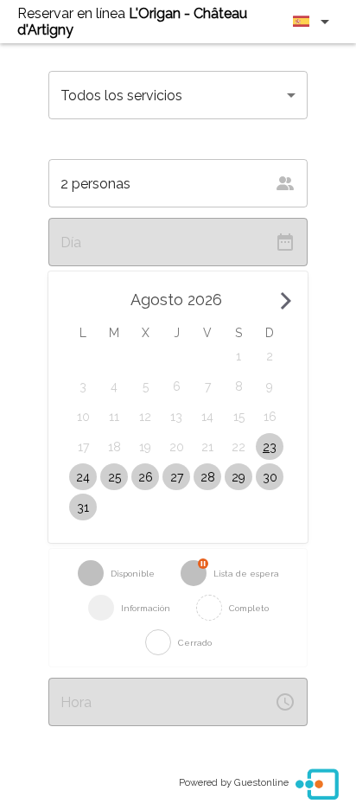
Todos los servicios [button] (121, 95)
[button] (238, 356)
